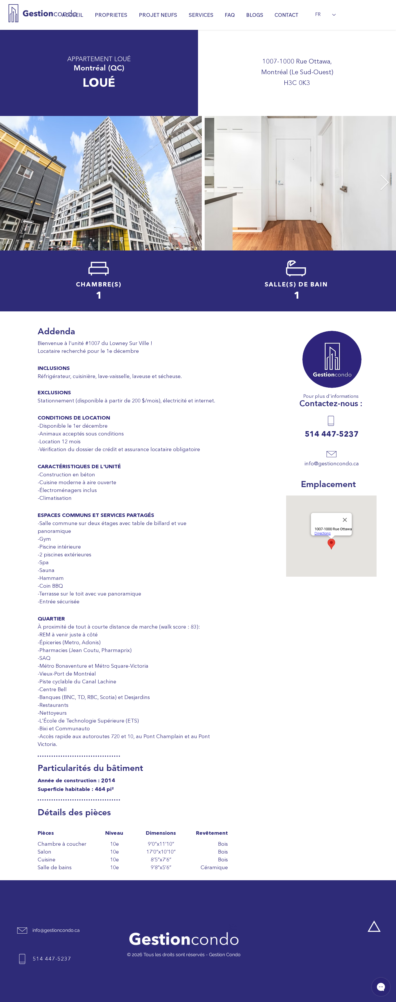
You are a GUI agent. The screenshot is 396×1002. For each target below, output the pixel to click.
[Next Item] (384, 183)
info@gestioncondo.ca (331, 463)
